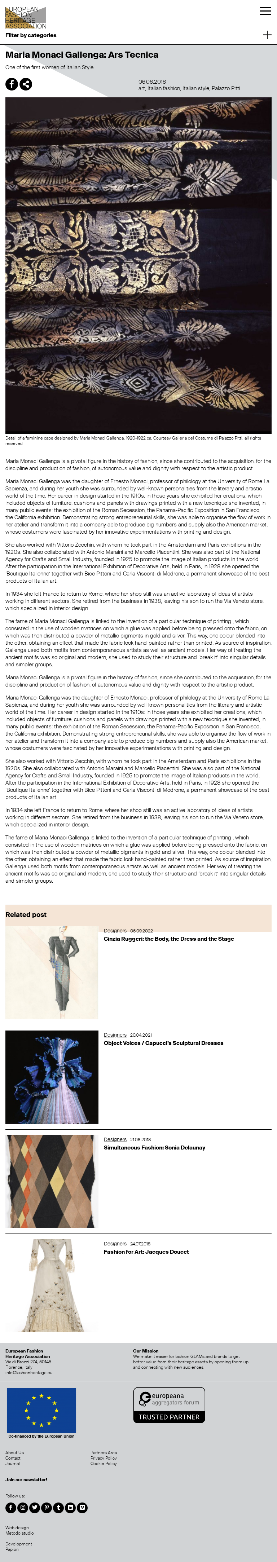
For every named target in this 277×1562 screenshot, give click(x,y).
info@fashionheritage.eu (29, 1373)
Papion (12, 1549)
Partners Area (104, 1453)
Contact (13, 1458)
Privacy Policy (104, 1458)
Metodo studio (19, 1533)
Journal (12, 1463)
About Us (14, 1453)
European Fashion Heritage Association (26, 15)
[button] (138, 34)
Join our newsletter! (26, 1480)
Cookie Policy (104, 1463)
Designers (115, 930)
